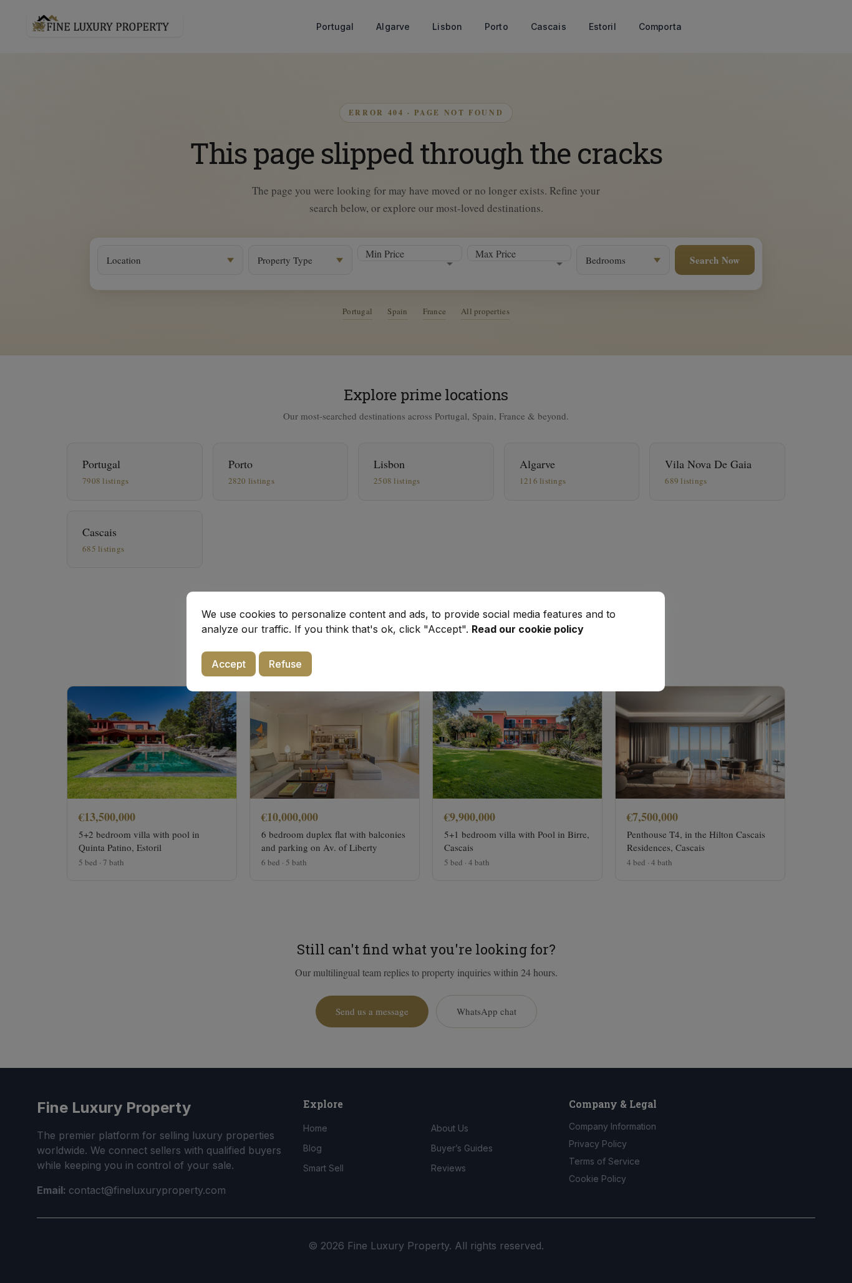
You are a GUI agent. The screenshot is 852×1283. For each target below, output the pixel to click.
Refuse (285, 664)
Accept (228, 664)
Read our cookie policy (528, 629)
